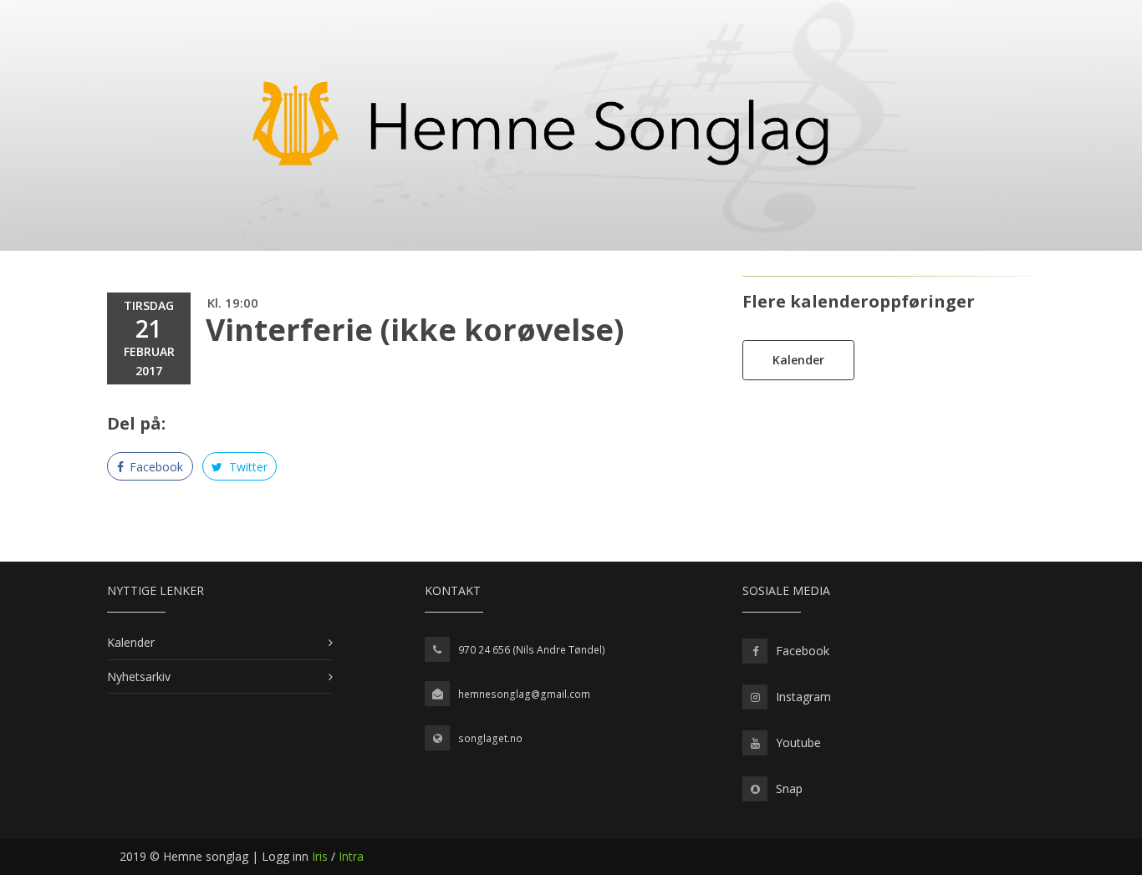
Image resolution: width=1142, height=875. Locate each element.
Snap (789, 788)
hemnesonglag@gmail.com (524, 694)
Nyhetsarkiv (139, 676)
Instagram (803, 697)
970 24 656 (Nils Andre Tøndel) (531, 650)
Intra (351, 856)
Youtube (798, 742)
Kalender (798, 360)
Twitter (247, 467)
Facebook (154, 467)
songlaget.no (490, 738)
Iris (320, 856)
